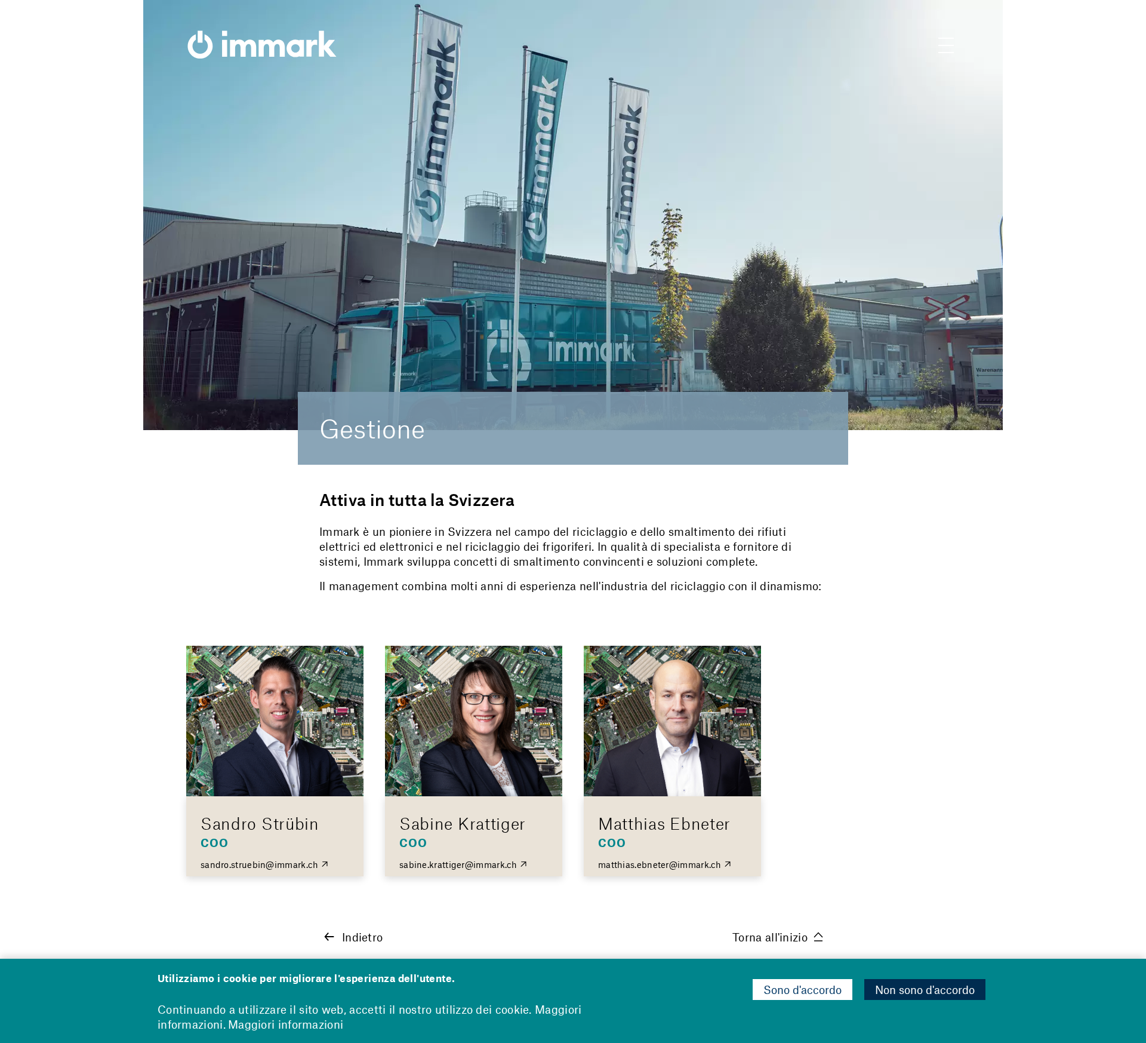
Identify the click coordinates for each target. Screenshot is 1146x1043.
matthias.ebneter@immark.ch (660, 864)
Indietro (362, 937)
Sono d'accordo (802, 989)
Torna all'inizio (770, 937)
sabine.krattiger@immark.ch (458, 864)
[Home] (262, 35)
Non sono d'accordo (925, 989)
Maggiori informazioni (285, 1024)
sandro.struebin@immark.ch (260, 864)
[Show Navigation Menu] (946, 47)
